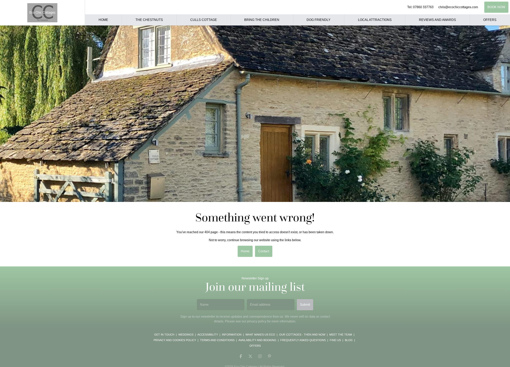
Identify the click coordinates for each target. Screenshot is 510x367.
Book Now (496, 7)
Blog (349, 340)
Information (231, 334)
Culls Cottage (203, 20)
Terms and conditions (217, 340)
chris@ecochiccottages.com (458, 7)
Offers (489, 20)
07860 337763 (423, 7)
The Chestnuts (149, 20)
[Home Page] (42, 12)
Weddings (185, 334)
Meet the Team (340, 334)
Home (103, 20)
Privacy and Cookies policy (175, 340)
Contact (263, 251)
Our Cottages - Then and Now (302, 334)
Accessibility (207, 334)
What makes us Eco (260, 334)
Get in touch (164, 334)
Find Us (335, 340)
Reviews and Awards (437, 20)
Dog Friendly (319, 20)
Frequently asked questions (303, 340)
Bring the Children (261, 20)
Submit (305, 304)
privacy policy (256, 321)
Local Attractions (375, 20)
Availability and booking (257, 340)
